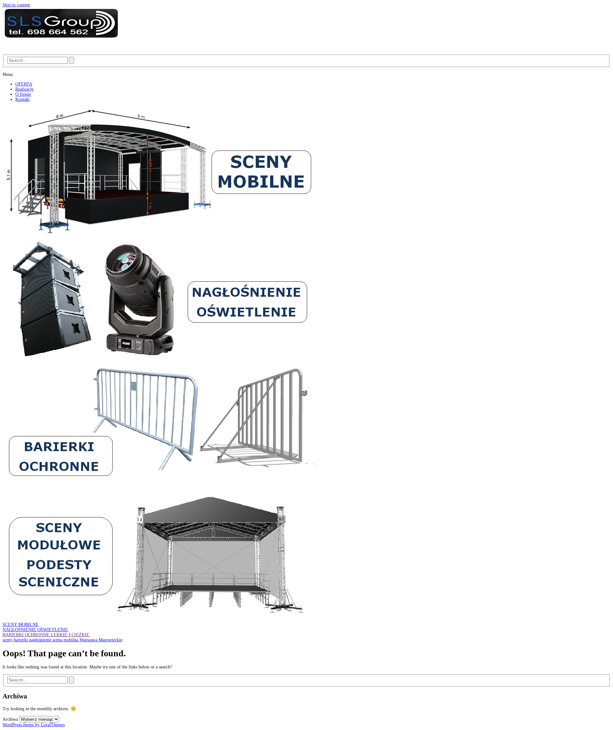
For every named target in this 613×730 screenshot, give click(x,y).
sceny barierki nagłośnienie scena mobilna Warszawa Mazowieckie (62, 639)
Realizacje (24, 89)
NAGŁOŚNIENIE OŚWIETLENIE (35, 629)
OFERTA (23, 84)
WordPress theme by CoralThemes (34, 724)
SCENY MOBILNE (21, 624)
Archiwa (10, 719)
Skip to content (16, 5)
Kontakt (22, 99)
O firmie (23, 94)
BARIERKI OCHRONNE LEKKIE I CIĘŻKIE (46, 634)
